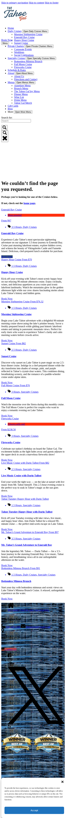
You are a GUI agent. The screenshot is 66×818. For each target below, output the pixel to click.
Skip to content (36, 2)
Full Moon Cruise (23, 64)
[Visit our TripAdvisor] (11, 665)
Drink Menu (20, 100)
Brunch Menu (21, 88)
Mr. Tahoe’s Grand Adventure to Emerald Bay (26, 545)
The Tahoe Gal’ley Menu (27, 91)
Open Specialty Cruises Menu (41, 58)
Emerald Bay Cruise (24, 37)
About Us (19, 76)
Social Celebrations (24, 55)
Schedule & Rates (17, 70)
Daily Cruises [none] (14, 31)
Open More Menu (23, 112)
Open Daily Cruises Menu (35, 31)
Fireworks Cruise (23, 67)
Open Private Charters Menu (39, 46)
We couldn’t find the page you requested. (28, 610)
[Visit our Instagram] (10, 660)
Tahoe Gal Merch (23, 103)
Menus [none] (11, 82)
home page (29, 203)
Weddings (19, 52)
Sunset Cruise (21, 43)
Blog (10, 108)
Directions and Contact (25, 79)
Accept (34, 810)
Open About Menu (24, 73)
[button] (62, 781)
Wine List (19, 97)
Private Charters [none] (16, 46)
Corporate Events (23, 49)
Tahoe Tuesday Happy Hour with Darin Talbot (26, 511)
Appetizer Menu (22, 85)
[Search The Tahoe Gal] (4, 127)
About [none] (11, 73)
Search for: (6, 117)
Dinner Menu (21, 94)
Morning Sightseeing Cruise (28, 34)
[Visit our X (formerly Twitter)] (36, 723)
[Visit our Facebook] (9, 656)
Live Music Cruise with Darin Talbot (21, 475)
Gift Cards (13, 105)
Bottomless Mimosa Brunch (28, 61)
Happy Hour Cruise (24, 40)
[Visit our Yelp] (9, 728)
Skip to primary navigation (14, 2)
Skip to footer (51, 2)
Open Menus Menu (25, 82)
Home (11, 28)
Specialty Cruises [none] (16, 58)
